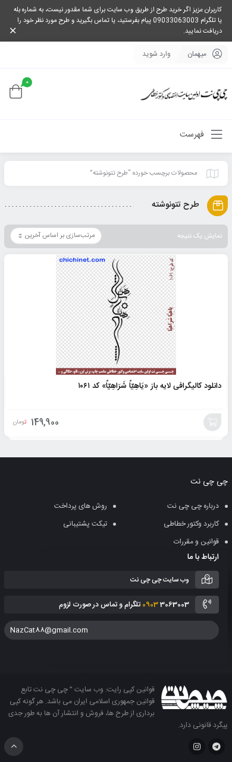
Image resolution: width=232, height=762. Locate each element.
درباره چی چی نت (193, 506)
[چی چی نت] (184, 94)
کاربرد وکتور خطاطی (191, 524)
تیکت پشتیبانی (85, 524)
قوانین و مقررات (196, 542)
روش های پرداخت (80, 506)
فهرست (193, 135)
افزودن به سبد (212, 422)
